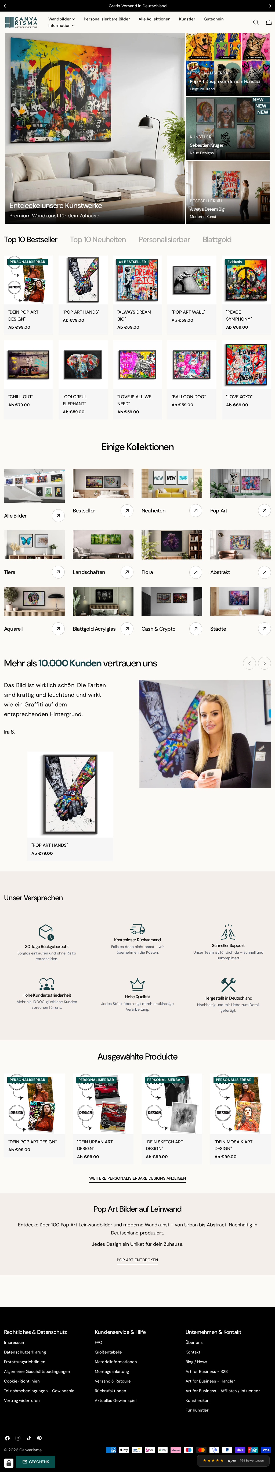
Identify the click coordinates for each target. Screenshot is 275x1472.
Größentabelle (108, 1352)
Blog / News (196, 1362)
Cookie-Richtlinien (22, 1381)
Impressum (14, 1342)
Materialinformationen (116, 1362)
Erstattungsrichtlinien (24, 1362)
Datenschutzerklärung (25, 1352)
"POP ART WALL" (188, 312)
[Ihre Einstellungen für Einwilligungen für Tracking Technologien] (8, 1463)
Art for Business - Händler (210, 1381)
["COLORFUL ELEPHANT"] (83, 364)
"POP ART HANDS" (81, 312)
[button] (35, 1462)
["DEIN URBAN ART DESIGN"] (103, 1104)
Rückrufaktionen (110, 1391)
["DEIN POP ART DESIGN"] (28, 280)
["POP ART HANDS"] (83, 280)
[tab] (30, 240)
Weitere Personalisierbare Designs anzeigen (137, 1178)
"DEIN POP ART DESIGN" (32, 1142)
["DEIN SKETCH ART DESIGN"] (172, 1104)
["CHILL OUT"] (28, 364)
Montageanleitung (112, 1371)
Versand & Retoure (113, 1381)
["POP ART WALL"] (191, 280)
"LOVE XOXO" (239, 397)
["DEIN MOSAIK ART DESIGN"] (240, 1104)
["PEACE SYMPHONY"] (246, 280)
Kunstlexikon (197, 1400)
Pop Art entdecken (137, 1260)
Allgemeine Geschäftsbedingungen (37, 1371)
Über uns (194, 1342)
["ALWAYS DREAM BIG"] (137, 280)
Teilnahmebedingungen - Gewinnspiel (39, 1391)
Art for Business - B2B (207, 1371)
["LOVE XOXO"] (246, 364)
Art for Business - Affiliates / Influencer (223, 1391)
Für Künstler (197, 1410)
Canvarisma (30, 1450)
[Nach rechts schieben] (264, 663)
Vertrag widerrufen (22, 1400)
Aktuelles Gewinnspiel (115, 1400)
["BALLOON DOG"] (191, 364)
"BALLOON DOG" (189, 397)
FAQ (98, 1342)
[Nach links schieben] (249, 663)
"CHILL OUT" (20, 397)
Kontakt (193, 1352)
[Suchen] (256, 22)
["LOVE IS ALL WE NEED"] (137, 364)
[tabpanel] (137, 337)
